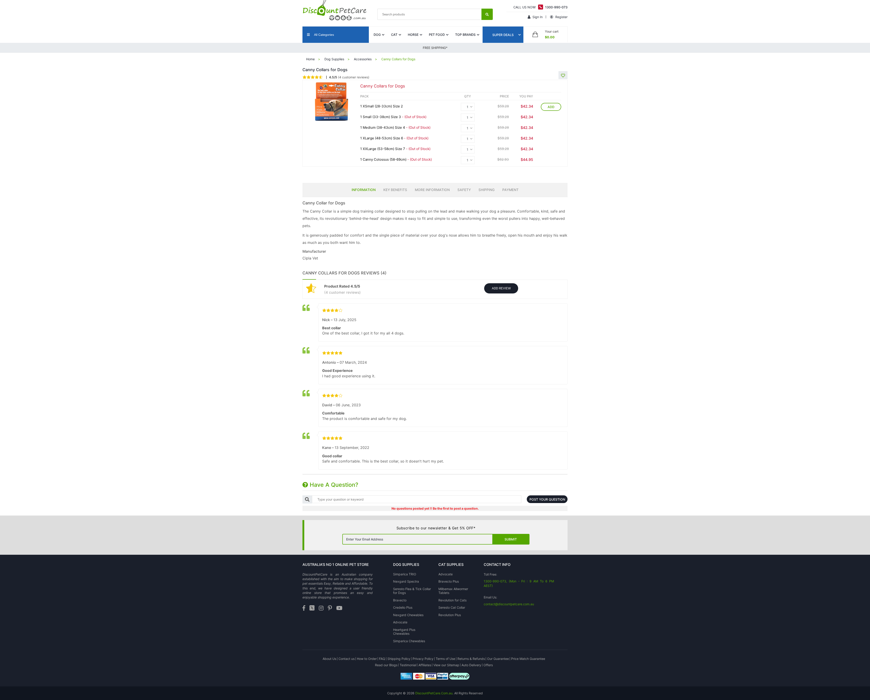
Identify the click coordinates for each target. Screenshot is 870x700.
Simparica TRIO (404, 574)
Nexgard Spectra (406, 581)
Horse (413, 34)
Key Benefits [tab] (395, 190)
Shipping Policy (398, 659)
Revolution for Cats (452, 600)
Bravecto (399, 600)
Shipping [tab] (486, 190)
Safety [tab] (464, 190)
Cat (394, 34)
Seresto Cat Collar (451, 607)
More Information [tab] (432, 190)
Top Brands (465, 34)
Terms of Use (445, 659)
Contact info (497, 564)
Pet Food (437, 34)
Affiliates (424, 665)
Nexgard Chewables (408, 615)
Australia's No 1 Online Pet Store (335, 564)
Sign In (537, 17)
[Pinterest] (330, 608)
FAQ (382, 659)
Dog (377, 34)
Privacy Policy (423, 659)
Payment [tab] (510, 190)
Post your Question (547, 499)
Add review (501, 288)
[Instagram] (321, 608)
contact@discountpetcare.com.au (509, 604)
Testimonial (408, 665)
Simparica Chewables (409, 641)
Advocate (400, 622)
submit (511, 539)
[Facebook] (303, 608)
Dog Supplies (334, 59)
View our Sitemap (446, 665)
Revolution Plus (449, 615)
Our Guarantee (498, 659)
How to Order (367, 659)
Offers (488, 665)
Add (551, 107)
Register (561, 17)
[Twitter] (311, 608)
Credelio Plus (402, 607)
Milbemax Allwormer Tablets (453, 591)
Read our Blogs (386, 665)
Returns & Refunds (471, 659)
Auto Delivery (471, 665)
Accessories (363, 59)
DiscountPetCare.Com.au (433, 693)
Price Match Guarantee (528, 659)
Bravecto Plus (448, 581)
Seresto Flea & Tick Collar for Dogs (412, 591)
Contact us (346, 659)
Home (310, 59)
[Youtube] (339, 608)
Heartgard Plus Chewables (404, 632)
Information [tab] (364, 190)
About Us (329, 659)
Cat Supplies (451, 564)
